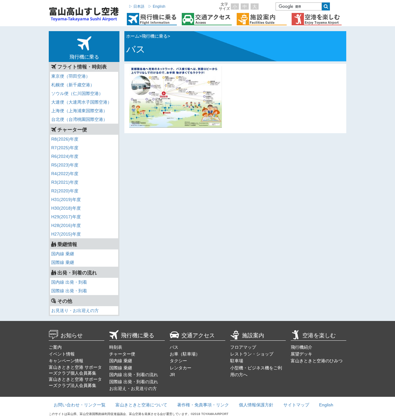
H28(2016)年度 (66, 225)
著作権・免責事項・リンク (203, 404)
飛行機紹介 (301, 347)
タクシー (178, 360)
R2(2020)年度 (64, 190)
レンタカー (180, 367)
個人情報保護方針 (256, 404)
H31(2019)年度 (66, 199)
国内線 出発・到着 (69, 282)
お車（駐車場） (185, 353)
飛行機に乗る (137, 335)
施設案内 (253, 335)
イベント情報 (62, 353)
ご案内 (55, 347)
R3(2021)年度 (64, 182)
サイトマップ (296, 404)
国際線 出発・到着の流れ (133, 381)
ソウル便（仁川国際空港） (77, 93)
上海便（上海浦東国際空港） (79, 110)
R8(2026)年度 (64, 139)
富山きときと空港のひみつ (317, 360)
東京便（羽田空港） (70, 76)
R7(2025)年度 (64, 147)
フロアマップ (243, 347)
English (326, 404)
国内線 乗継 (62, 253)
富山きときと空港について (141, 404)
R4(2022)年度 (64, 173)
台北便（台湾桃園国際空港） (79, 119)
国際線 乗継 (62, 262)
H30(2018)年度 (66, 208)
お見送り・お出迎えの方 (75, 310)
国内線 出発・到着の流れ (133, 374)
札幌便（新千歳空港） (72, 84)
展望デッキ (301, 353)
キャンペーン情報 (66, 360)
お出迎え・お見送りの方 (133, 388)
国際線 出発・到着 (69, 290)
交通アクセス (198, 335)
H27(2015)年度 (66, 234)
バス (174, 347)
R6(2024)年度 (64, 156)
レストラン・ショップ (251, 353)
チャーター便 (122, 353)
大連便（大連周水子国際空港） (81, 102)
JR (172, 374)
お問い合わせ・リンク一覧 (80, 404)
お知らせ (71, 335)
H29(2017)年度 (66, 216)
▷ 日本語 (136, 6)
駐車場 (236, 360)
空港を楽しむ (319, 335)
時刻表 (115, 347)
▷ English (156, 6)
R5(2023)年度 (64, 164)
